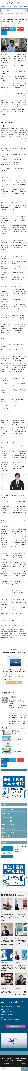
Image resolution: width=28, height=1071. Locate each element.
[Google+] (20, 29)
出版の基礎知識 (8, 734)
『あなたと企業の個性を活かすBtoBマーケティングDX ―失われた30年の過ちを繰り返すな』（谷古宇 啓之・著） (7, 917)
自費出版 (8, 25)
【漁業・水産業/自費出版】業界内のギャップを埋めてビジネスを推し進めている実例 (21, 942)
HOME (3, 13)
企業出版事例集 (10, 13)
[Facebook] (5, 29)
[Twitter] (12, 29)
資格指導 (14, 25)
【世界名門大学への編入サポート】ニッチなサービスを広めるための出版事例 (7, 991)
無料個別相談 (20, 1060)
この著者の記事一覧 (21, 728)
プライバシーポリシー (10, 1060)
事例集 (25, 6)
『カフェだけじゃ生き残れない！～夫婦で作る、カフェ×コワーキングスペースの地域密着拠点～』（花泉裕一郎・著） (7, 943)
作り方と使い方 (9, 6)
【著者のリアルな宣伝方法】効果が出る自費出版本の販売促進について (18, 739)
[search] (25, 10)
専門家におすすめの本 (8, 824)
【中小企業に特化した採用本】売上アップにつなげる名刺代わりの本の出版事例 (20, 967)
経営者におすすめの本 (18, 6)
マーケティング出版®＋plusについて (10, 1058)
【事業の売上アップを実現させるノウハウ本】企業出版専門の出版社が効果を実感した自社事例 (7, 968)
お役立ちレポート (7, 809)
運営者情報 (23, 1058)
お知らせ (6, 813)
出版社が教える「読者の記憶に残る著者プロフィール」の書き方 (20, 848)
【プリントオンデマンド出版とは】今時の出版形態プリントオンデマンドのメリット (18, 751)
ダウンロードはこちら (14, 683)
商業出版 (4, 25)
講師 (11, 25)
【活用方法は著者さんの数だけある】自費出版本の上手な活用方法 (18, 732)
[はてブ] (4, 33)
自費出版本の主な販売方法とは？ (18, 744)
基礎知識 (3, 6)
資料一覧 (6, 836)
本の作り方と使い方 (8, 828)
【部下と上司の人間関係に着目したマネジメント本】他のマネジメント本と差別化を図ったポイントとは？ (20, 992)
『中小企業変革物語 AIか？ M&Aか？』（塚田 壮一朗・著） (21, 916)
